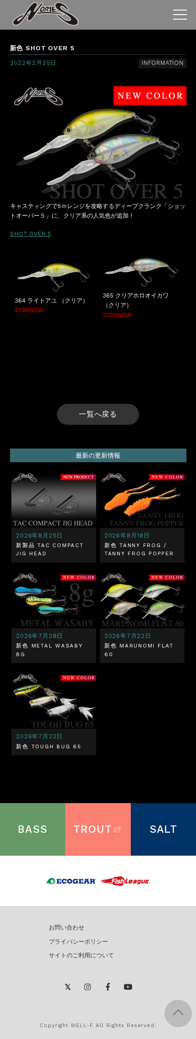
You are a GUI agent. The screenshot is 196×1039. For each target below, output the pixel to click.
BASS (33, 829)
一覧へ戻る (98, 414)
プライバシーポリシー (78, 941)
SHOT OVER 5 (30, 233)
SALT (164, 829)
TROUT (92, 829)
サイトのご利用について (81, 955)
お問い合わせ (66, 927)
